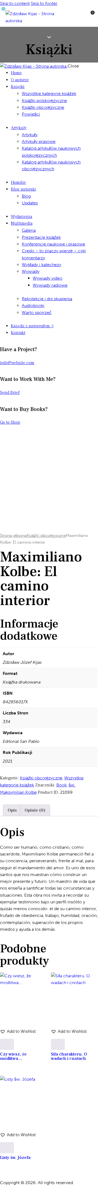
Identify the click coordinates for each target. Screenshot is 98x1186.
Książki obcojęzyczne (46, 535)
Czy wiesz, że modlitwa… (13, 1056)
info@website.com (17, 362)
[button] (18, 1031)
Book (61, 785)
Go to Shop (10, 422)
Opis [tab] (12, 810)
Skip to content (15, 3)
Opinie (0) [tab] (34, 810)
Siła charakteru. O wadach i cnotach (69, 1056)
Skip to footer (44, 3)
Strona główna (13, 535)
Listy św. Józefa (15, 1157)
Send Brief (10, 392)
